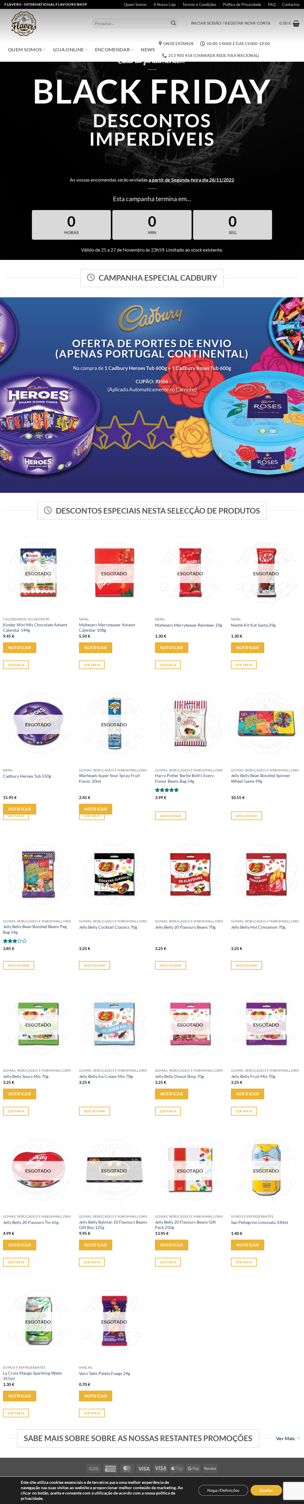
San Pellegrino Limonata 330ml (259, 1222)
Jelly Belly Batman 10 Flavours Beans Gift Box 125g (113, 1224)
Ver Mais (285, 1438)
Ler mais (16, 665)
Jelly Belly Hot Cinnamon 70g (258, 927)
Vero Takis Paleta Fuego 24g (104, 1373)
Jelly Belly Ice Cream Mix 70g (106, 1076)
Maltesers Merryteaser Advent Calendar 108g (107, 627)
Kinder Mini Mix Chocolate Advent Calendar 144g (35, 627)
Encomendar (112, 49)
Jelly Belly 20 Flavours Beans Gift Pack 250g (185, 1224)
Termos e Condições (199, 4)
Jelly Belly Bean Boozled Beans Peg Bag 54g (35, 929)
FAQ (272, 4)
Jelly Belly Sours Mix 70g (25, 1076)
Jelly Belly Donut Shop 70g (179, 1076)
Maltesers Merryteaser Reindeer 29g (188, 625)
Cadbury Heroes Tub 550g (27, 776)
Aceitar (266, 1490)
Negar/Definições (223, 1490)
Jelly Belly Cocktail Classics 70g (108, 927)
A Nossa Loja (164, 4)
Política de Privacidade (242, 4)
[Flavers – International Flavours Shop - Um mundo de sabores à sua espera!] (43, 23)
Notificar (19, 647)
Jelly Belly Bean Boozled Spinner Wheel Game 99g (260, 778)
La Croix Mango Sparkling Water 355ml (32, 1375)
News (148, 49)
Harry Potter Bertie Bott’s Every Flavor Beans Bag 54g (184, 778)
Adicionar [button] (170, 816)
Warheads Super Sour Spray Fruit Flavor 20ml (109, 778)
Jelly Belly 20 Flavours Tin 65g (30, 1222)
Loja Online (68, 49)
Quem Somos (135, 4)
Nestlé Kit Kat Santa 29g (253, 625)
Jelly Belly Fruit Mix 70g (253, 1076)
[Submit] (173, 23)
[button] (230, 23)
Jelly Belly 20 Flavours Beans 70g (185, 927)
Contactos (291, 4)
